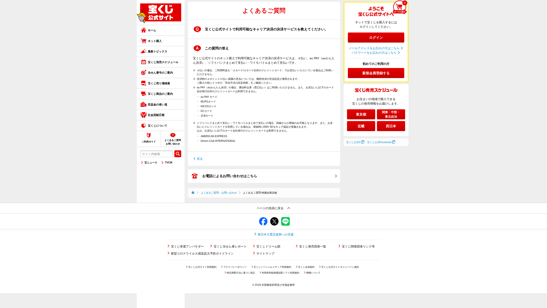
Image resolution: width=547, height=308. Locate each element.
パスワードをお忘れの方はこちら (374, 52)
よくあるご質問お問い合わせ (173, 142)
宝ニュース (150, 162)
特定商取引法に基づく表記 (241, 272)
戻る (200, 158)
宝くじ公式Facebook (379, 142)
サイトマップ (265, 253)
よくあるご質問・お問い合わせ (219, 192)
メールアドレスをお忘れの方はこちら (374, 48)
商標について (313, 272)
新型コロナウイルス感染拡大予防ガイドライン (202, 253)
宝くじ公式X (353, 142)
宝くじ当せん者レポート (230, 246)
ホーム (152, 30)
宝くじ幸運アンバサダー (187, 246)
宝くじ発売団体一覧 (312, 246)
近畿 (361, 126)
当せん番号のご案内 (160, 72)
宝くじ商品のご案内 (160, 93)
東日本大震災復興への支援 (276, 234)
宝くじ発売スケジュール (163, 62)
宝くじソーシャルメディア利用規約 (272, 267)
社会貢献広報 (156, 115)
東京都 (361, 114)
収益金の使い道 (157, 104)
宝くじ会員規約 (306, 267)
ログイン (376, 37)
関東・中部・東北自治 (391, 114)
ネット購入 (155, 41)
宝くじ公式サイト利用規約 (202, 267)
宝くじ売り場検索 (159, 83)
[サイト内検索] (177, 153)
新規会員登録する (376, 73)
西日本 (391, 126)
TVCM (168, 162)
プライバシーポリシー (235, 267)
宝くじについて (157, 125)
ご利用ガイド (149, 141)
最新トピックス (157, 51)
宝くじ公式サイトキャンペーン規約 (340, 267)
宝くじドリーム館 (268, 246)
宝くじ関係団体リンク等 (358, 246)
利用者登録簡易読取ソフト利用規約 (280, 272)
